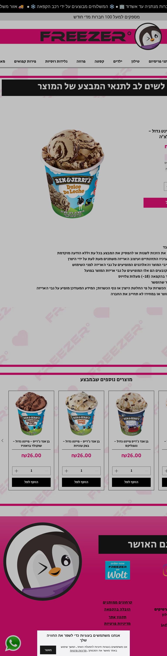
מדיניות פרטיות (78, 650)
